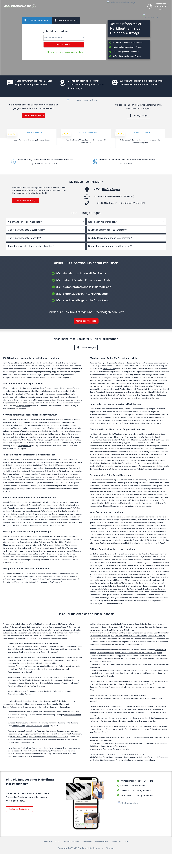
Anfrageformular (9, 377)
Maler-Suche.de (109, 369)
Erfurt (95, 757)
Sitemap (110, 848)
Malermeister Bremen (72, 715)
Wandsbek (53, 723)
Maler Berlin (12, 677)
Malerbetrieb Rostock (19, 751)
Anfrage (161, 543)
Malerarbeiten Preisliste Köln (144, 653)
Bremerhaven (19, 718)
